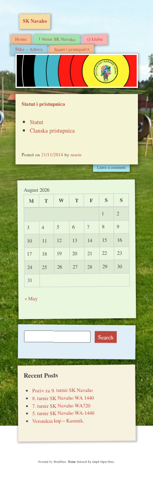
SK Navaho (35, 20)
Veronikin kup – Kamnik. (58, 420)
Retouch (82, 462)
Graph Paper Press (103, 462)
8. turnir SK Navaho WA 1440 (62, 398)
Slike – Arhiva (28, 49)
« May (30, 298)
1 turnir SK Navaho (56, 38)
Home (20, 38)
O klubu (95, 38)
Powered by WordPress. (53, 462)
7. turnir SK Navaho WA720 (61, 405)
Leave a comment (111, 167)
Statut (36, 122)
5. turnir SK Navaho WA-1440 (63, 413)
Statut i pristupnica (71, 49)
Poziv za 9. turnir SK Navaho (62, 390)
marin (76, 154)
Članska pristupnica (52, 130)
